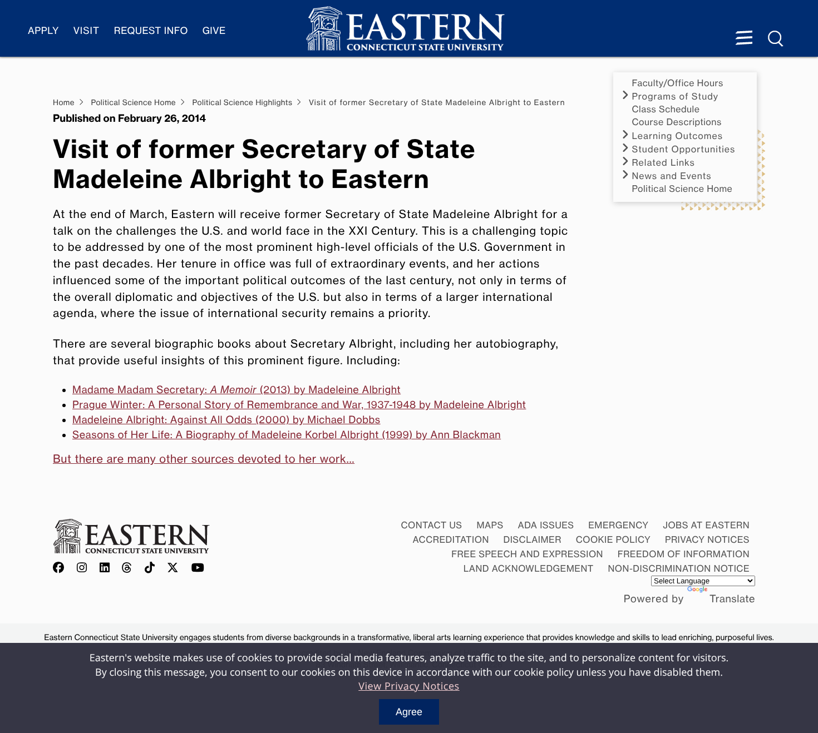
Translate (732, 599)
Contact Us (431, 525)
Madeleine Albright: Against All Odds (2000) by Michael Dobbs (226, 420)
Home (64, 102)
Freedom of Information (684, 553)
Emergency (618, 525)
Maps (489, 525)
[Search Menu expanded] (776, 39)
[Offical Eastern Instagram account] (82, 568)
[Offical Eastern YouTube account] (198, 568)
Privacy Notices (707, 539)
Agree (409, 711)
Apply (43, 31)
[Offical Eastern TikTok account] (150, 568)
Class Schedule (666, 109)
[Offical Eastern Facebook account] (61, 568)
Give (214, 31)
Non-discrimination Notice (679, 568)
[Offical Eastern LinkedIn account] (105, 568)
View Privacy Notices (409, 686)
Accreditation (451, 539)
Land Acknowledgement (529, 568)
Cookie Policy (613, 539)
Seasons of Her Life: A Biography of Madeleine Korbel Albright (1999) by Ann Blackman (286, 435)
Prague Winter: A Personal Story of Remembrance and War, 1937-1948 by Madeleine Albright (299, 405)
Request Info (151, 31)
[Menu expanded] (744, 39)
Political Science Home (682, 189)
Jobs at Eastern (706, 525)
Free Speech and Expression (527, 553)
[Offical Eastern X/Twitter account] (173, 568)
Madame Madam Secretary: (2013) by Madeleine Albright (236, 390)
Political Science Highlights (243, 102)
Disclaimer (532, 539)
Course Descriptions (677, 122)
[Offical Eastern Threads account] (127, 568)
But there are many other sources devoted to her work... (203, 458)
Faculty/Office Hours (677, 83)
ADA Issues (546, 525)
